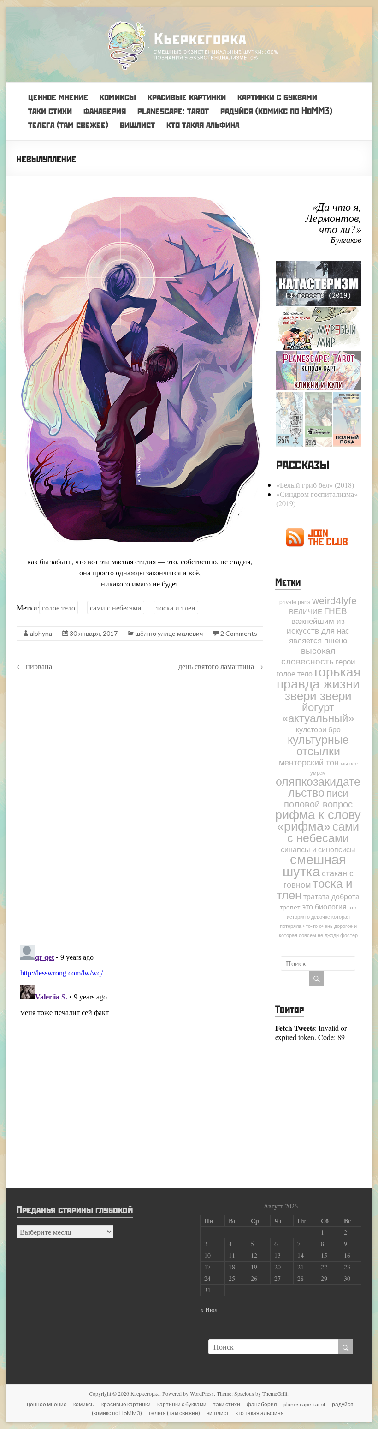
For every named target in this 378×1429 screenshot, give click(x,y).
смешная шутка (314, 865)
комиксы (118, 97)
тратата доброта (331, 896)
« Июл (209, 1309)
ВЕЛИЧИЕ (305, 612)
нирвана (34, 666)
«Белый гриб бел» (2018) (315, 485)
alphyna (41, 633)
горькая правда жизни (318, 677)
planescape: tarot (173, 110)
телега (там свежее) (68, 124)
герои (345, 661)
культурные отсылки (318, 745)
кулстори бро (318, 729)
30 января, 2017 (94, 633)
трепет (290, 907)
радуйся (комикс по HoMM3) (276, 110)
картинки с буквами (277, 97)
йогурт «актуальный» (318, 712)
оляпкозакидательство (318, 787)
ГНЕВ (335, 611)
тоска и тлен (175, 607)
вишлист (137, 124)
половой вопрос (318, 804)
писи (337, 793)
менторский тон (309, 762)
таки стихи (50, 110)
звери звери (318, 695)
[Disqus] (140, 809)
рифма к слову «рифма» (318, 820)
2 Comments (238, 633)
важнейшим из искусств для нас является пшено (318, 631)
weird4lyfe (334, 600)
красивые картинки (187, 97)
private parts (294, 602)
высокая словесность (308, 656)
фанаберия (104, 110)
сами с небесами (116, 607)
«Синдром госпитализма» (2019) (317, 498)
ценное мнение (58, 97)
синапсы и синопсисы (318, 849)
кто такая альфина (202, 124)
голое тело (58, 607)
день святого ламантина (220, 666)
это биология (324, 907)
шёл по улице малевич (169, 633)
